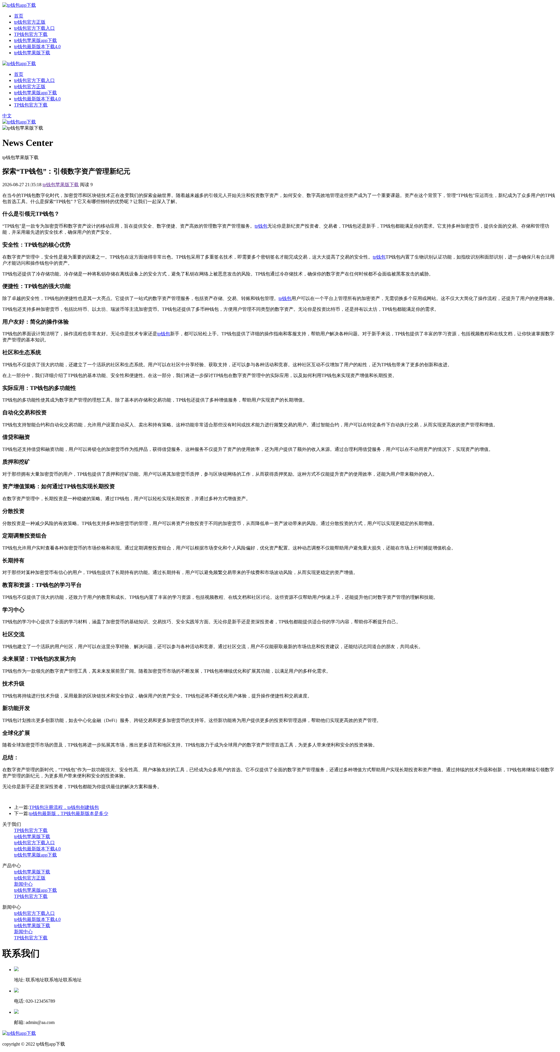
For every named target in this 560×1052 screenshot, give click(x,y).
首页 (18, 15)
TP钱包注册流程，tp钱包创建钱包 (64, 807)
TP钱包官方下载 (31, 34)
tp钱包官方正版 (30, 22)
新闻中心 (23, 884)
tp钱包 (261, 226)
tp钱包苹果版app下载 (35, 40)
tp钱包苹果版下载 (32, 52)
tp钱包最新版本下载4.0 (37, 46)
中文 (7, 115)
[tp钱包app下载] (19, 5)
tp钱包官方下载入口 (34, 28)
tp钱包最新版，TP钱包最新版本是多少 (68, 813)
